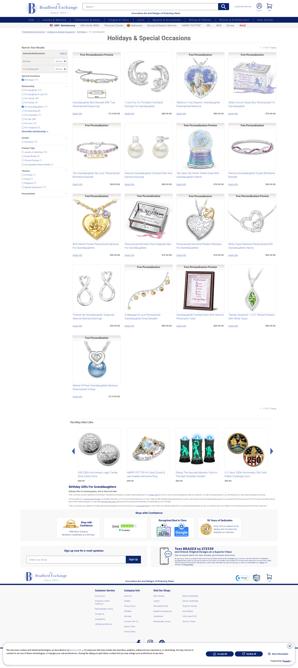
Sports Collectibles (190, 596)
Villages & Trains (118, 20)
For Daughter (30, 90)
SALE (243, 25)
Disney (230, 25)
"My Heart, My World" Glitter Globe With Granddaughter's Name (197, 174)
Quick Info (77, 113)
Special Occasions (31, 76)
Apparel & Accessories (167, 20)
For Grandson (31, 114)
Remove (59, 61)
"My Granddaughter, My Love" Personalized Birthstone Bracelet (96, 174)
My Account (100, 596)
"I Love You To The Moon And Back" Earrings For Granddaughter (144, 104)
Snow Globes (158, 596)
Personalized (28, 193)
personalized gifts (142, 506)
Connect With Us (131, 621)
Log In (259, 10)
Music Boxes (30, 156)
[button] (243, 578)
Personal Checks (113, 25)
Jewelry (156, 601)
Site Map (127, 616)
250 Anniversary (64, 25)
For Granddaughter (33, 106)
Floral (27, 178)
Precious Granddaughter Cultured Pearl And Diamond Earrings (148, 174)
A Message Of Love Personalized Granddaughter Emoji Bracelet (142, 316)
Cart (269, 10)
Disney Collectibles (190, 601)
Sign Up (133, 559)
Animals (28, 174)
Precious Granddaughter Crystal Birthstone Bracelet (251, 174)
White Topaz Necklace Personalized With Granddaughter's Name (250, 245)
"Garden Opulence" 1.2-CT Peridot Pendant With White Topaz (251, 316)
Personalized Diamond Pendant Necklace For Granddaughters (198, 245)
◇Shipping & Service (103, 624)
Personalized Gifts (160, 606)
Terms (262, 562)
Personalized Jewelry (162, 621)
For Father (29, 102)
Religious (28, 183)
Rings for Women (190, 606)
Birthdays (29, 79)
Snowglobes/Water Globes (37, 164)
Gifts (31, 20)
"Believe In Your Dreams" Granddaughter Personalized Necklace (198, 104)
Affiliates (127, 611)
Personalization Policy (104, 609)
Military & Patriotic (200, 20)
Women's (28, 141)
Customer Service (243, 6)
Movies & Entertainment (234, 20)
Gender (25, 137)
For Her (28, 119)
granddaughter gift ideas (92, 499)
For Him (28, 123)
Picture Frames (31, 160)
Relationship (28, 86)
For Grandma (30, 110)
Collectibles (158, 616)
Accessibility (100, 619)
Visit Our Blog (129, 631)
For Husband (30, 127)
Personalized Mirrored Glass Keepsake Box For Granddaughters (148, 245)
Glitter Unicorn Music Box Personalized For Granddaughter (251, 104)
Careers (127, 601)
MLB (218, 25)
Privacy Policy (188, 564)
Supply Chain (129, 626)
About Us (128, 596)
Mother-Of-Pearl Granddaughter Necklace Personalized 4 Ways (95, 387)
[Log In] (259, 6)
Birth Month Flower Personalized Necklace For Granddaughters (96, 245)
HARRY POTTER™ (191, 25)
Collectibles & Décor (87, 20)
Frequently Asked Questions (102, 602)
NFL (209, 25)
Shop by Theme (189, 621)
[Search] (223, 6)
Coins (140, 20)
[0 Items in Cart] (269, 6)
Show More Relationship (34, 131)
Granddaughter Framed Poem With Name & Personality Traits (200, 316)
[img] (269, 576)
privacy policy (76, 650)
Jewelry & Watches (54, 20)
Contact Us (99, 614)
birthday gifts (153, 495)
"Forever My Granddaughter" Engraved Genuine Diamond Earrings (93, 316)
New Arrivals (265, 20)
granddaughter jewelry (108, 501)
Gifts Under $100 (89, 25)
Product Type (28, 148)
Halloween (137, 25)
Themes (26, 171)
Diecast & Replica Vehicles (161, 25)
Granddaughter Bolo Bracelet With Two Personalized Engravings (94, 104)
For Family (29, 98)
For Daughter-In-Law (34, 94)
